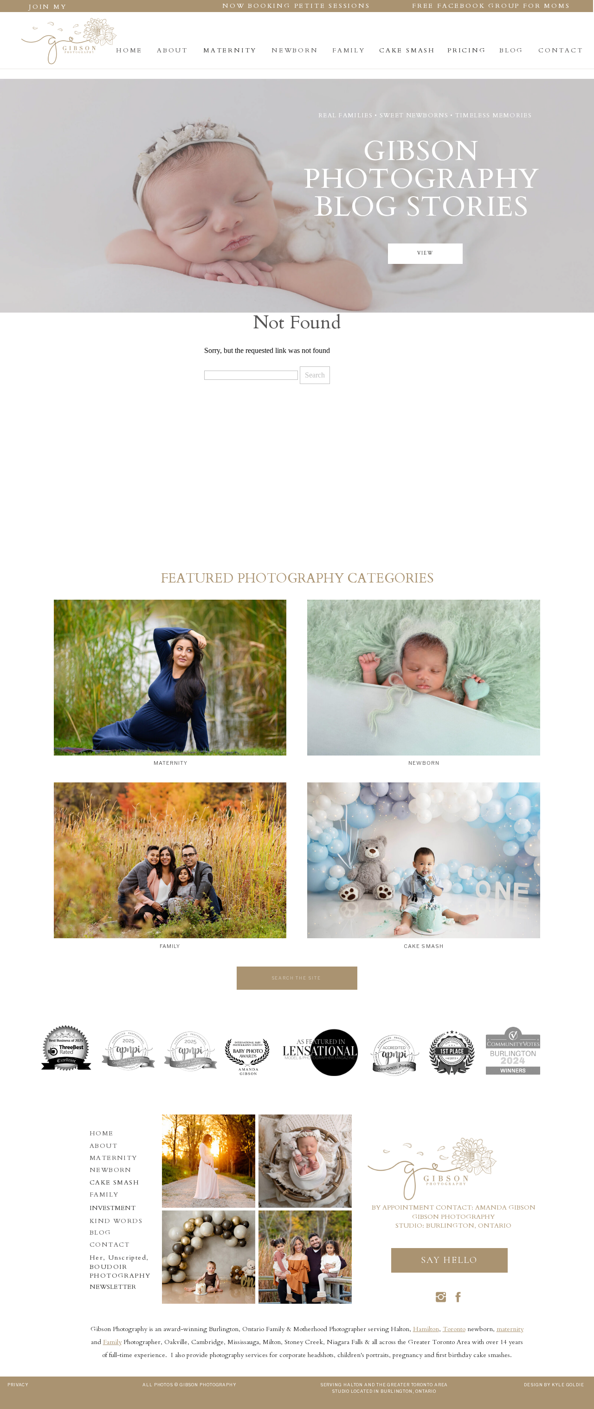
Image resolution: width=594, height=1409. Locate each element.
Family (112, 1342)
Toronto (454, 1329)
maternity (510, 1329)
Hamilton (426, 1329)
